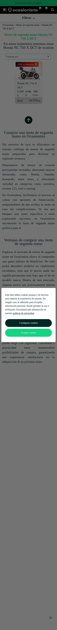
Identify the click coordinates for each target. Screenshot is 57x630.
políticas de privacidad (23, 313)
